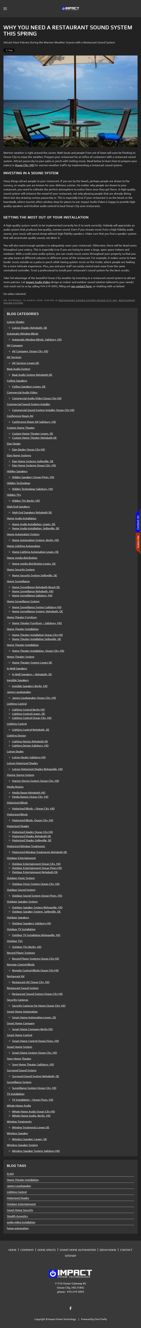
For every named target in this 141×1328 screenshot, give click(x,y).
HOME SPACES (46, 1249)
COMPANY (27, 1249)
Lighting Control (17, 1191)
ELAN (10, 1173)
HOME (13, 1249)
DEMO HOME (108, 1249)
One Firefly (101, 1319)
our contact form (81, 286)
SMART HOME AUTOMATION (78, 1249)
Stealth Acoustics (17, 1216)
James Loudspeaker (19, 1185)
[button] (5, 9)
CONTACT (126, 1249)
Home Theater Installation (23, 1179)
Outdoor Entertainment (21, 1204)
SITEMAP (70, 1255)
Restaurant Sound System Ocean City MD (88, 300)
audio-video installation (21, 1222)
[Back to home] (70, 9)
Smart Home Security (20, 1210)
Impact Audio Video (38, 282)
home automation (18, 1228)
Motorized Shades (18, 1198)
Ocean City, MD (24, 165)
